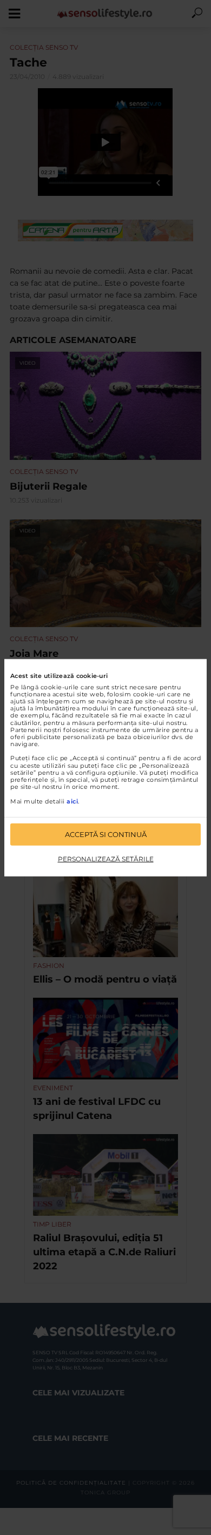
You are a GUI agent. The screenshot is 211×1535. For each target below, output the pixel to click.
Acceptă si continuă (106, 834)
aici (72, 801)
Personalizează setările (106, 859)
